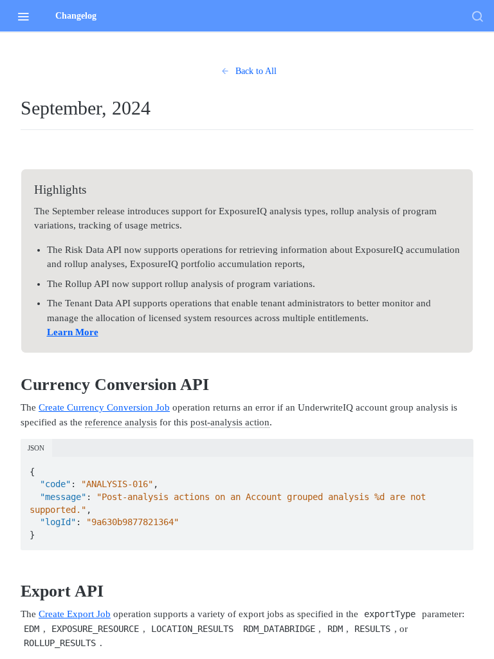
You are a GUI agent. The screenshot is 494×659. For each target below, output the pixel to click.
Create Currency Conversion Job (104, 407)
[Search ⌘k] (477, 16)
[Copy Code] (458, 467)
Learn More (72, 332)
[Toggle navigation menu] (23, 16)
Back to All (256, 71)
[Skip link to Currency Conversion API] (16, 385)
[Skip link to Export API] (16, 591)
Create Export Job (75, 614)
